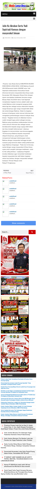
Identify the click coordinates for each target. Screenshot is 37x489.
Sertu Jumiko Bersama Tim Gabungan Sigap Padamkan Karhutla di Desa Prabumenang (16, 411)
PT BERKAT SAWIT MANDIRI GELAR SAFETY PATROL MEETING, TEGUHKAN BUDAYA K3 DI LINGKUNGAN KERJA (17, 458)
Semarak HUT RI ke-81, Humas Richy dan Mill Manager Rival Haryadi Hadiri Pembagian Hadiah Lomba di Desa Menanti (18, 399)
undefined (12, 181)
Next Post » (30, 173)
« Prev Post (7, 173)
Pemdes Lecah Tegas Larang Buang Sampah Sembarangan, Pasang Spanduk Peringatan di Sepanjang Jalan (18, 391)
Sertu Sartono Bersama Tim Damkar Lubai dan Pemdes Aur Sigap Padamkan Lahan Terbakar (18, 439)
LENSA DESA (18, 486)
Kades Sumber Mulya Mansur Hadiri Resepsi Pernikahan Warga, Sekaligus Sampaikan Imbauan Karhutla (17, 415)
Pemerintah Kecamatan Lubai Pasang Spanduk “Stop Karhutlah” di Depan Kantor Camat (16, 383)
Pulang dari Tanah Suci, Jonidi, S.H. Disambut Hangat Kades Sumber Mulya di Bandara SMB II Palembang (17, 403)
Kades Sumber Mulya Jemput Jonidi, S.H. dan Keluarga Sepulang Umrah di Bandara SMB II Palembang (16, 407)
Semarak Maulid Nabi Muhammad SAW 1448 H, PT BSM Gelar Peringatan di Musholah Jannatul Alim (18, 395)
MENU (4, 14)
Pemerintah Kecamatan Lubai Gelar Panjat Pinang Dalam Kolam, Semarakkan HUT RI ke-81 (19, 452)
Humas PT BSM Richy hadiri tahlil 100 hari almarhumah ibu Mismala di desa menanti (17, 465)
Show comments (18, 223)
